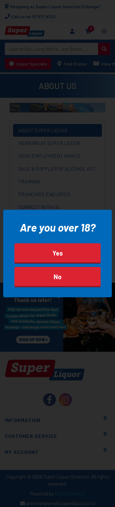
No (58, 276)
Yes (57, 253)
